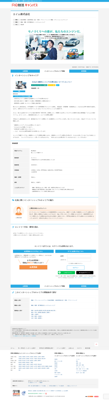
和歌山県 (40, 364)
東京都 (48, 310)
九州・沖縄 (34, 318)
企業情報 (25, 71)
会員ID (62, 256)
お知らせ (71, 348)
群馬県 (40, 310)
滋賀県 (20, 364)
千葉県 (35, 358)
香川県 (42, 366)
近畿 (32, 314)
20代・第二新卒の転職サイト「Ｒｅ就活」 (37, 385)
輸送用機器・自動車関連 (55, 300)
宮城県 (31, 356)
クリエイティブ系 (58, 374)
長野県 (39, 360)
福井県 (31, 360)
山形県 (39, 356)
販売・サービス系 (58, 361)
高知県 (50, 366)
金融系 (55, 376)
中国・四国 (34, 316)
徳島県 (39, 366)
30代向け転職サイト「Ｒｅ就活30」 (57, 385)
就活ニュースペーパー (72, 385)
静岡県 (39, 312)
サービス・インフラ (80, 367)
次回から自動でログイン (76, 263)
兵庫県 (31, 364)
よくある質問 (65, 390)
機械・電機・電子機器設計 (38, 305)
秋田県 (35, 356)
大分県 (35, 368)
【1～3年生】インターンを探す (27, 348)
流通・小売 (78, 363)
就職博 (40, 382)
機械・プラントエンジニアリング (39, 300)
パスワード (63, 259)
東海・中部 (34, 312)
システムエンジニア (50, 305)
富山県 (23, 360)
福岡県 (39, 318)
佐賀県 (23, 368)
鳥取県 (20, 366)
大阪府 (36, 314)
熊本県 (31, 368)
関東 (32, 310)
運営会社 (30, 390)
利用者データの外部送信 (56, 390)
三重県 (47, 312)
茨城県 (20, 358)
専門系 (55, 367)
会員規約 (35, 390)
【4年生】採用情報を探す (46, 348)
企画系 (55, 370)
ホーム (12, 348)
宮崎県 (39, 368)
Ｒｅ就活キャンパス (32, 382)
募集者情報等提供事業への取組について (36, 393)
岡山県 (27, 366)
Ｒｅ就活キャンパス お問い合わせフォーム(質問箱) (24, 336)
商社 (77, 361)
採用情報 (83, 71)
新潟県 (20, 360)
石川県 (27, 360)
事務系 (55, 363)
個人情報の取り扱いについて (43, 390)
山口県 (35, 366)
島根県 (23, 366)
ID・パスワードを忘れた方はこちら (84, 277)
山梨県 (35, 360)
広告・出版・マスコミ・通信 (82, 368)
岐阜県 (20, 362)
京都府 (23, 364)
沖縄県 (47, 368)
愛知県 (43, 312)
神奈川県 (53, 310)
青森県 (23, 356)
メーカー (78, 359)
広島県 (39, 316)
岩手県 (27, 356)
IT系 (55, 368)
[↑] (96, 344)
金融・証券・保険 (80, 365)
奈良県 (35, 364)
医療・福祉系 (57, 372)
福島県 (42, 356)
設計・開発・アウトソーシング (69, 300)
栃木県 (36, 310)
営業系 (55, 359)
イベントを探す (61, 348)
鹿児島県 (43, 368)
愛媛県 (46, 366)
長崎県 (27, 368)
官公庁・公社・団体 (80, 372)
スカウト (79, 348)
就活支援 (87, 348)
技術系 (55, 365)
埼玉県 (44, 310)
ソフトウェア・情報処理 (81, 370)
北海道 (20, 356)
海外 (20, 370)
